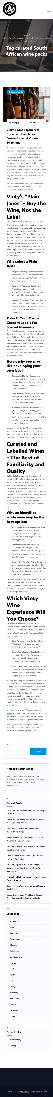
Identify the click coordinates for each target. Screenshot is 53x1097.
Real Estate (14, 998)
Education (14, 945)
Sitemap (13, 1045)
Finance (13, 963)
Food (13, 92)
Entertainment (16, 957)
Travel (12, 1016)
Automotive (15, 921)
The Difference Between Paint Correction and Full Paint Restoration (26, 857)
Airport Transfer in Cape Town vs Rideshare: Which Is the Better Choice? (25, 839)
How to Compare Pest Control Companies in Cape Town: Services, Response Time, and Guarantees (25, 868)
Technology (15, 1010)
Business (13, 933)
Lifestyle (19, 92)
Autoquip (25, 1091)
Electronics (14, 951)
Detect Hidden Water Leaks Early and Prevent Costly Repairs (26, 888)
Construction (15, 939)
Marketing (14, 992)
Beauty (12, 927)
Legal (12, 980)
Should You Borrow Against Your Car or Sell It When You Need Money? (26, 821)
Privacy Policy (15, 1039)
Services (13, 1004)
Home (25, 35)
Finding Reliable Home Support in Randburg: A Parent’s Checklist (26, 879)
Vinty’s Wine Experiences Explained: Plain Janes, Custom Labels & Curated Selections (26, 40)
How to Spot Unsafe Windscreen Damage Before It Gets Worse (24, 830)
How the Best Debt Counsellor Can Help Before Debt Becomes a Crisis (26, 848)
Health (12, 975)
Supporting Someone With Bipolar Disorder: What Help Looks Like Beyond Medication (25, 897)
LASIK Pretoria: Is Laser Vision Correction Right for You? (26, 812)
